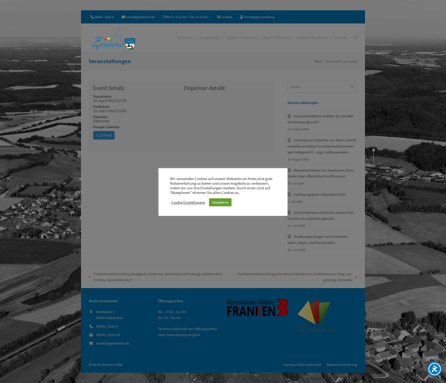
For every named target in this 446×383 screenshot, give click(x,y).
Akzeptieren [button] (220, 202)
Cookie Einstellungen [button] (188, 202)
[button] (355, 37)
